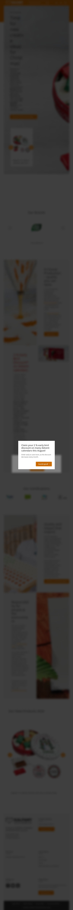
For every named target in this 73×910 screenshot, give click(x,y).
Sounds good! (43, 464)
